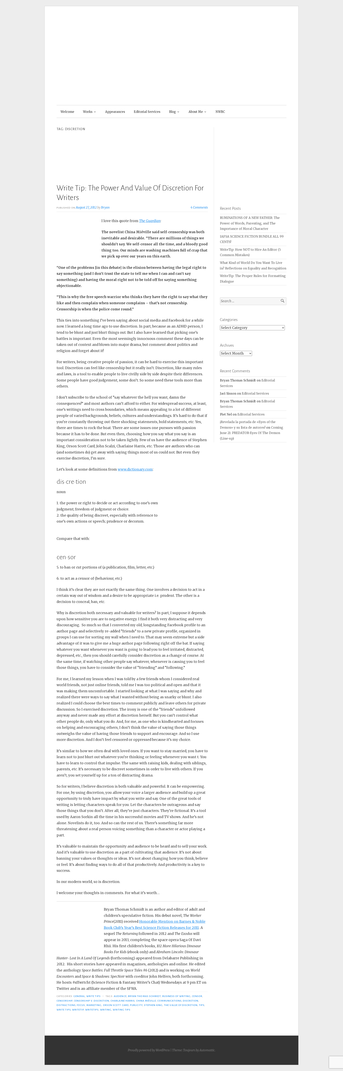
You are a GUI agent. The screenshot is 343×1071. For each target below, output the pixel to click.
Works (87, 112)
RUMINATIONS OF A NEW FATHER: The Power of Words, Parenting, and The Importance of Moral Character (250, 223)
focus (81, 1005)
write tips (64, 1009)
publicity (136, 1005)
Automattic (207, 1050)
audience (120, 996)
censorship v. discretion (91, 1000)
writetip (78, 1009)
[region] (253, 160)
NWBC (220, 112)
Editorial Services (147, 112)
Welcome (67, 112)
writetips (92, 1009)
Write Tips (93, 996)
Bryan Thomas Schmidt (144, 996)
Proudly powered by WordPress (149, 1050)
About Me (196, 112)
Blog (172, 112)
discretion (190, 1000)
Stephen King (153, 1005)
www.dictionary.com (135, 469)
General (79, 996)
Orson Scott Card (116, 1005)
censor (197, 996)
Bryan (105, 207)
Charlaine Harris (123, 1000)
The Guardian (149, 221)
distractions (66, 1005)
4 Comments (199, 207)
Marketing (94, 1005)
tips (201, 1005)
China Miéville (146, 1000)
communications (169, 1000)
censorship (64, 1000)
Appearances (115, 112)
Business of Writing (176, 996)
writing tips (121, 1009)
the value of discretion (181, 1005)
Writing (106, 1009)
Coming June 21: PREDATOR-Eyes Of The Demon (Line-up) (251, 433)
